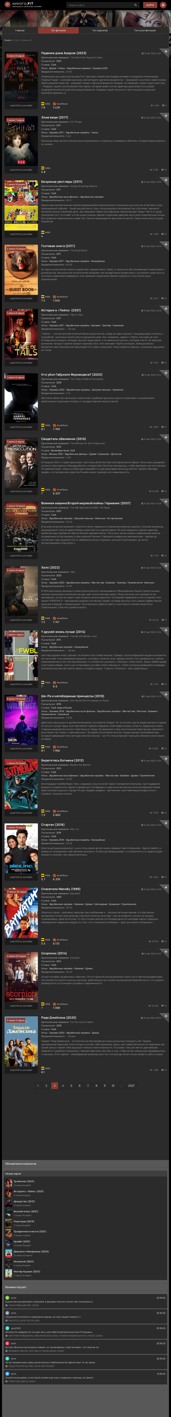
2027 (131, 1085)
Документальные (101, 389)
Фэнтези (141, 711)
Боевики (95, 325)
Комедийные (98, 261)
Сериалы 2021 (56, 325)
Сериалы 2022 (56, 582)
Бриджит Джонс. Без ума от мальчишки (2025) (36, 1351)
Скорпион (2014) (54, 953)
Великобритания (60, 450)
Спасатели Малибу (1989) (61, 889)
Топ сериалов (100, 30)
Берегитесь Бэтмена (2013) (62, 760)
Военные (100, 518)
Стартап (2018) (53, 825)
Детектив (116, 453)
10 (113, 1085)
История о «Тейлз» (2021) (61, 310)
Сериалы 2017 (56, 132)
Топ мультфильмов (145, 30)
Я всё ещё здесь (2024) (22, 1381)
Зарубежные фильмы (76, 453)
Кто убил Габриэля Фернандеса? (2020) (72, 374)
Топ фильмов (58, 30)
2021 (58, 318)
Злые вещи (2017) (54, 117)
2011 (58, 189)
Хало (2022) (50, 567)
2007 (59, 511)
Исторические (115, 518)
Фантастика (98, 582)
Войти (150, 5)
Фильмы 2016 (56, 453)
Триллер (106, 325)
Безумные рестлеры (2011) (62, 182)
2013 (58, 768)
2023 (58, 60)
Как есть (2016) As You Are (24, 1320)
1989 (58, 896)
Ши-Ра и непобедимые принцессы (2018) (72, 696)
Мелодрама (101, 904)
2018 (58, 703)
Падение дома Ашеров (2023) (64, 53)
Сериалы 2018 (56, 711)
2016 (58, 446)
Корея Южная (64, 707)
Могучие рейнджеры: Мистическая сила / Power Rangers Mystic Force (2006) (56, 1335)
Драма (52, 68)
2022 (58, 575)
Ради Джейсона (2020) (59, 1017)
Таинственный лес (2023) (24, 1305)
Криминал (118, 325)
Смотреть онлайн (21, 105)
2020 (59, 382)
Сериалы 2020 (56, 389)
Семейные (63, 714)
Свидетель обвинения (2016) (63, 439)
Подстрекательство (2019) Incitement (32, 1366)
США (53, 64)
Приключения (135, 582)
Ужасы (61, 68)
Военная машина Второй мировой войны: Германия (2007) (86, 503)
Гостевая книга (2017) (58, 246)
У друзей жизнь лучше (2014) (63, 632)
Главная (20, 30)
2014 (58, 639)
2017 (58, 125)
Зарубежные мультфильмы (63, 196)
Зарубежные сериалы (79, 68)
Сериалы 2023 (100, 68)
